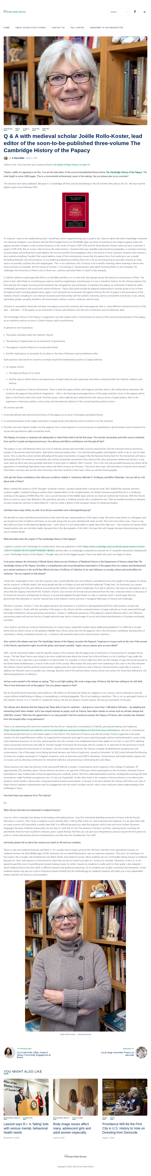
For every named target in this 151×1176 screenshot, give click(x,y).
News (17, 129)
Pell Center (77, 28)
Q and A (26, 129)
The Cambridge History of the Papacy (124, 172)
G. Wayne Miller (18, 158)
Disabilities (28, 1118)
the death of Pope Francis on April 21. (72, 164)
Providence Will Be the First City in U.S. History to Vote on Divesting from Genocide (123, 1128)
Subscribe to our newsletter (106, 28)
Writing (45, 129)
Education (8, 129)
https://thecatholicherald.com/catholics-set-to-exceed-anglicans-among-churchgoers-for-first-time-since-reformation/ (62, 730)
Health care (77, 1118)
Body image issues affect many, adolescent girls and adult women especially (72, 1128)
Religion (35, 129)
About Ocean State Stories (30, 28)
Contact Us (58, 28)
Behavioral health (12, 1118)
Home (7, 28)
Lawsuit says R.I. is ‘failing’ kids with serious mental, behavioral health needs (26, 1128)
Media (104, 1118)
